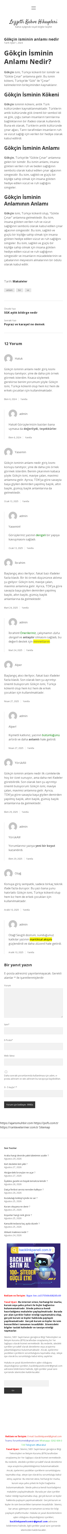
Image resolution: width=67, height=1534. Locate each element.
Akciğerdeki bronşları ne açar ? (19, 1172)
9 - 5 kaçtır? (10, 1087)
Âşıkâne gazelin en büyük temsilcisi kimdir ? (26, 1181)
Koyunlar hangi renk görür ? (18, 1215)
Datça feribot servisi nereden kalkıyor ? (23, 1189)
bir (19, 290)
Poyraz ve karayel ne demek (24, 324)
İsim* (6, 1024)
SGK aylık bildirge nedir (21, 313)
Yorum (7, 985)
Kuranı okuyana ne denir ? (17, 1206)
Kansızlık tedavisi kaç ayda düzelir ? (21, 1223)
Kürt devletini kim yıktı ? (15, 1164)
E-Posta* (8, 1040)
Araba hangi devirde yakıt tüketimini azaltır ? (26, 1155)
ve (28, 290)
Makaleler (20, 281)
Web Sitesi (9, 1055)
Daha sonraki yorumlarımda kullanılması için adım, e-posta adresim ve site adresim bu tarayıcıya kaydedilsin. (32, 1077)
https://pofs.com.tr (46, 1123)
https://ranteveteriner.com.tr (19, 1127)
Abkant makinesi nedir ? (16, 1232)
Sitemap (44, 1127)
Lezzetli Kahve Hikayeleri (33, 22)
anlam (9, 290)
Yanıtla (24, 399)
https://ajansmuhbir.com (16, 1123)
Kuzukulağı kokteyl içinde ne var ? (20, 1198)
